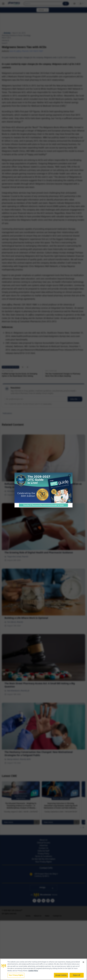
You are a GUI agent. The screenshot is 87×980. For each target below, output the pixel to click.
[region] (43, 969)
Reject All (76, 975)
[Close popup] (69, 475)
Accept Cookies (61, 975)
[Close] (83, 962)
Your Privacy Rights (16, 975)
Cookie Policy (33, 971)
